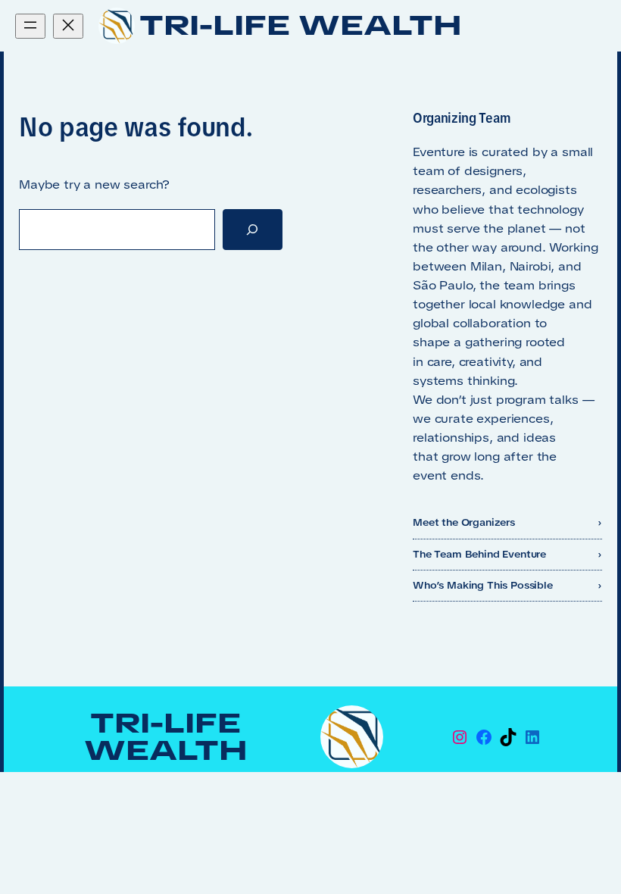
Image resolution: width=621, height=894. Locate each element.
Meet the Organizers (464, 522)
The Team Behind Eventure (479, 554)
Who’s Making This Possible (483, 585)
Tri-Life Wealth (300, 25)
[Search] (252, 229)
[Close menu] (68, 26)
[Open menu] (30, 26)
